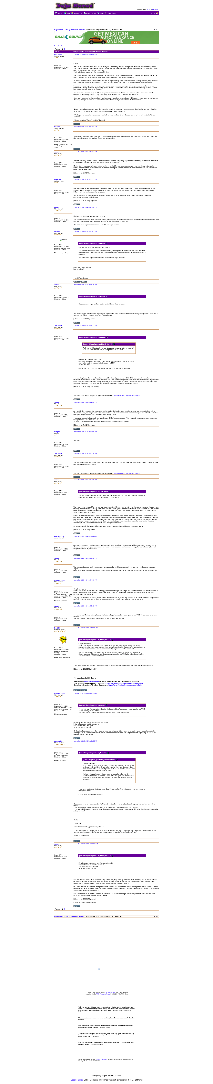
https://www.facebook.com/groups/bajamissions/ (124, 683)
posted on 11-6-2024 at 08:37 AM (85, 152)
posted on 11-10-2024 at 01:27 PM (86, 844)
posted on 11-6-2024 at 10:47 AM (85, 179)
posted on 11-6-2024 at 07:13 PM (85, 325)
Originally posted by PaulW (95, 243)
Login (149, 9)
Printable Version (60, 46)
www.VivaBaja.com (91, 681)
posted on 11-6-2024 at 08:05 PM (85, 431)
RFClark (57, 127)
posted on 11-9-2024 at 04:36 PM (85, 580)
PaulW (56, 207)
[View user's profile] (76, 124)
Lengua (57, 432)
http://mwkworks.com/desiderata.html (127, 395)
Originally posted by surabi (95, 705)
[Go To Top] (156, 916)
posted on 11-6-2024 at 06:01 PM (85, 231)
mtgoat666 (58, 741)
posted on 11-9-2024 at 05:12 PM (85, 606)
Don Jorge (58, 54)
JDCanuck (58, 325)
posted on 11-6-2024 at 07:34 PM (85, 402)
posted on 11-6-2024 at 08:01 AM (85, 127)
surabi (56, 152)
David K (57, 628)
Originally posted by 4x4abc (95, 337)
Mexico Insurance (101, 1059)
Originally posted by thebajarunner (98, 640)
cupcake (57, 179)
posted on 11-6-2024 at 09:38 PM (85, 453)
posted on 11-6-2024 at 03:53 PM (85, 207)
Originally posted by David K (95, 753)
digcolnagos (59, 536)
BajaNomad (58, 30)
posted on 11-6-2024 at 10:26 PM (85, 480)
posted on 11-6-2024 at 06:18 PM (85, 284)
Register (155, 9)
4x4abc (57, 231)
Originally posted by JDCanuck (101, 344)
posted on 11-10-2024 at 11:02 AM (85, 693)
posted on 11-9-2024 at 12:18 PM (85, 558)
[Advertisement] (106, 21)
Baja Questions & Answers (75, 30)
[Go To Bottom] (156, 30)
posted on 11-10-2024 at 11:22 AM (85, 741)
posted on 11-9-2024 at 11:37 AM (85, 536)
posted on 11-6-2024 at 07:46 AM (85, 54)
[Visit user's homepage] (83, 282)
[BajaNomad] (106, 984)
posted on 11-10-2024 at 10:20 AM (86, 628)
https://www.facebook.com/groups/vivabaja (124, 685)
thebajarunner (59, 580)
